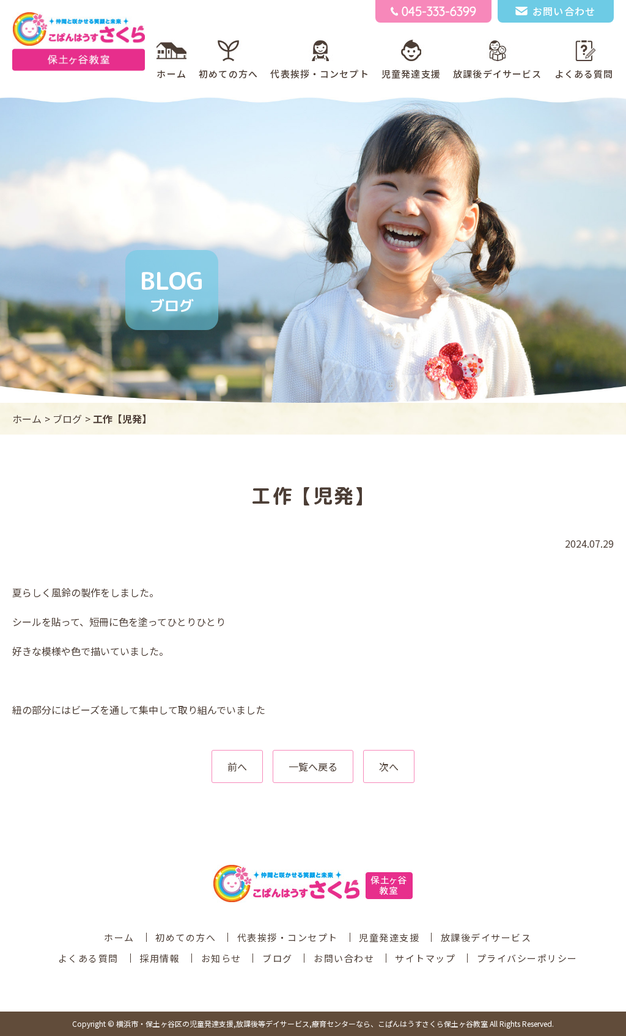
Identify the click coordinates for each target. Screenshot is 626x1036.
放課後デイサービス (497, 73)
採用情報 (159, 958)
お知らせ (221, 958)
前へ (237, 766)
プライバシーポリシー (527, 958)
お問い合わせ (344, 958)
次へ (389, 766)
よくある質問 (584, 73)
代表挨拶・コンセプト (319, 73)
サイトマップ (425, 958)
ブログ (67, 418)
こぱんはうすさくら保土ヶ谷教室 (302, 1023)
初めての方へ (228, 73)
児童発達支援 (411, 73)
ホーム (171, 73)
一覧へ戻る (313, 766)
